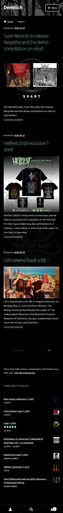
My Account (10, 509)
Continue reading (13, 119)
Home (10, 21)
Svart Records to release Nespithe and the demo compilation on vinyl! (26, 42)
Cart (48, 508)
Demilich (13, 7)
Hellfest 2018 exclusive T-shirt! (27, 146)
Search (31, 509)
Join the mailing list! (24, 372)
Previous (18, 350)
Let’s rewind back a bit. (25, 260)
